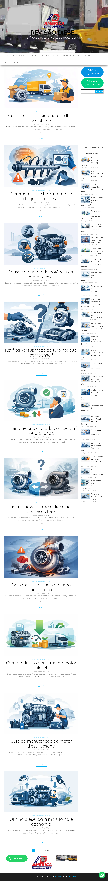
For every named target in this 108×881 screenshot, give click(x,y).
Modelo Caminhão (85, 56)
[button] (102, 875)
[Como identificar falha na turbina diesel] (85, 314)
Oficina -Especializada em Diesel (40, 112)
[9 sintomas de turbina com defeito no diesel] (85, 378)
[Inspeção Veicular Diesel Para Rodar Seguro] (85, 418)
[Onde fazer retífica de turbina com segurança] (85, 392)
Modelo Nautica (11, 62)
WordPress (59, 877)
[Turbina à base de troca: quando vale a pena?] (85, 458)
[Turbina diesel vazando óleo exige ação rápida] (85, 365)
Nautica (55, 56)
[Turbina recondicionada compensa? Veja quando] (41, 400)
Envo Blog (72, 877)
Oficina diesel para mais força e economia (41, 821)
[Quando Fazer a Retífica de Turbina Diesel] (85, 471)
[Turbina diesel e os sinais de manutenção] (85, 496)
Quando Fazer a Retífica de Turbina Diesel (97, 472)
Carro (35, 56)
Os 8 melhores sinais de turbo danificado (41, 587)
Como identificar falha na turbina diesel (97, 315)
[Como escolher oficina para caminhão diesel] (85, 432)
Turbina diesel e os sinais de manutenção (96, 496)
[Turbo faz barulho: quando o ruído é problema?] (85, 288)
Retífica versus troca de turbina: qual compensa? (41, 352)
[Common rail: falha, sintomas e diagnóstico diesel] (41, 166)
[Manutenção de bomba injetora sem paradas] (85, 445)
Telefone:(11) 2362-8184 (92, 72)
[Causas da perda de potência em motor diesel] (41, 244)
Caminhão (45, 56)
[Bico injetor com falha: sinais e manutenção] (85, 482)
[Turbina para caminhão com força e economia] (85, 405)
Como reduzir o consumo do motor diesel (41, 665)
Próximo (46, 850)
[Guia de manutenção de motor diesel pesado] (41, 713)
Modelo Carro (68, 56)
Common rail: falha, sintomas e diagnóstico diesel (41, 196)
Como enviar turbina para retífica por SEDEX (41, 118)
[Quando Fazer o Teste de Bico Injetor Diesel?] (85, 338)
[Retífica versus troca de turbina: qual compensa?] (41, 322)
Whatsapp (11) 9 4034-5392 (92, 83)
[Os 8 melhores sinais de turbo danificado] (41, 557)
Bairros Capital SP (21, 56)
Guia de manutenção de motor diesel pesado (41, 743)
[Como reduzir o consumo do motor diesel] (41, 635)
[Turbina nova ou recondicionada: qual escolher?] (41, 479)
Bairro (7, 56)
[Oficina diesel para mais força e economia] (41, 791)
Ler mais (41, 139)
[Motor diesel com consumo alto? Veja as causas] (85, 325)
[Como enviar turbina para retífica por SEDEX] (41, 88)
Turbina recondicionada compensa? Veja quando (41, 430)
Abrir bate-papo (19, 858)
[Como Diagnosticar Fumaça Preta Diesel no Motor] (85, 301)
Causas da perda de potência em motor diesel (41, 274)
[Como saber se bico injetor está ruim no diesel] (85, 352)
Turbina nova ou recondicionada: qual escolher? (41, 509)
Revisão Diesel (54, 32)
